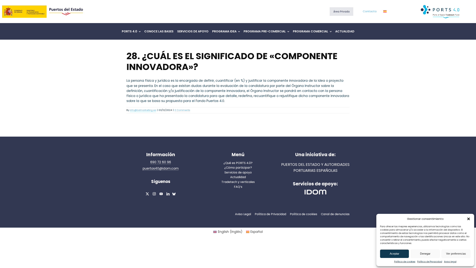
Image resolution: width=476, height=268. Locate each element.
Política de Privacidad (429, 261)
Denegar (425, 253)
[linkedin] (168, 193)
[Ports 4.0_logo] (440, 5)
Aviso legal (450, 261)
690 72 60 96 (160, 162)
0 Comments (182, 110)
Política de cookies (404, 261)
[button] (468, 219)
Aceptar (394, 253)
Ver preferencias (456, 253)
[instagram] (154, 193)
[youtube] (161, 193)
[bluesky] (174, 194)
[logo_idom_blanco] (315, 191)
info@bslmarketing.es (143, 110)
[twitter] (147, 193)
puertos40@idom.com (161, 168)
